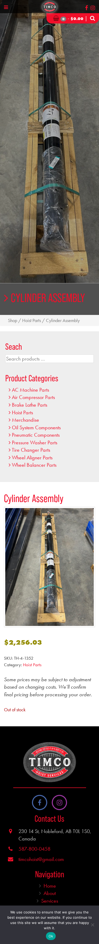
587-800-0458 (34, 848)
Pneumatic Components (36, 434)
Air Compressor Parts (33, 397)
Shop (12, 320)
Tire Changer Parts (31, 449)
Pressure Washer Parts (34, 442)
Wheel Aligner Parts (32, 457)
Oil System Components (36, 427)
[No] (92, 924)
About (50, 893)
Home (50, 885)
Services (49, 900)
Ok (51, 936)
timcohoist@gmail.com (41, 859)
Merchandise (25, 419)
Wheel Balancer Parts (34, 464)
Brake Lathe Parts (29, 404)
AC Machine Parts (30, 389)
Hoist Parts (31, 320)
